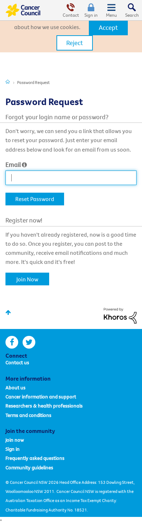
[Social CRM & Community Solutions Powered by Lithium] (120, 314)
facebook (11, 342)
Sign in (91, 15)
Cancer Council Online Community (22, 10)
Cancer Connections (7, 81)
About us (15, 387)
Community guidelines (29, 467)
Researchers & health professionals (44, 405)
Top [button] (8, 312)
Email (13, 164)
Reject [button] (74, 43)
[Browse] (111, 10)
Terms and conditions (28, 415)
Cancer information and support (40, 396)
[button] (108, 27)
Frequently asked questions (34, 458)
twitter (29, 342)
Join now (14, 440)
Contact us (17, 362)
